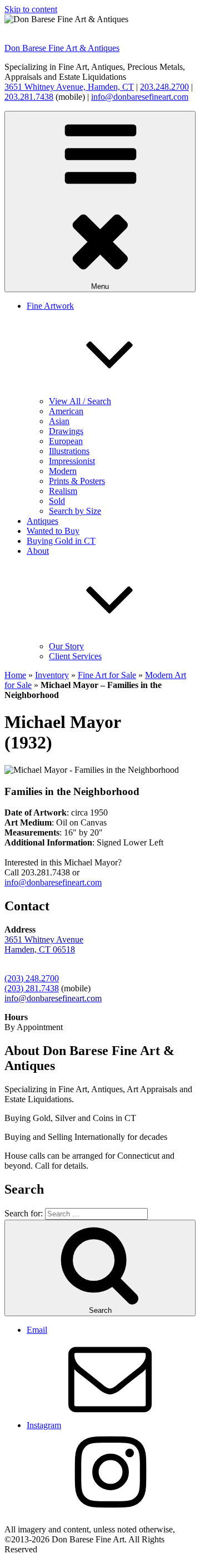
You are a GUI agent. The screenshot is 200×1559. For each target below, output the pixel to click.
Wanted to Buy (53, 531)
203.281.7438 (28, 96)
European (66, 441)
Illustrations (69, 451)
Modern (63, 471)
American (66, 411)
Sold (57, 501)
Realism (63, 491)
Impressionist (72, 461)
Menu (100, 286)
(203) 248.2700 (31, 978)
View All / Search (80, 401)
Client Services (75, 656)
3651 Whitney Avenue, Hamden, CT (69, 86)
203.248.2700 (164, 86)
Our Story (66, 646)
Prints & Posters (77, 481)
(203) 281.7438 (31, 988)
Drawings (66, 431)
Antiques (42, 521)
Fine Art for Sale (107, 675)
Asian (59, 421)
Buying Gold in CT (61, 541)
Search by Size (75, 511)
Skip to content (30, 9)
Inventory (52, 675)
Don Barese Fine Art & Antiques (61, 48)
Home (15, 675)
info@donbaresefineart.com (139, 96)
